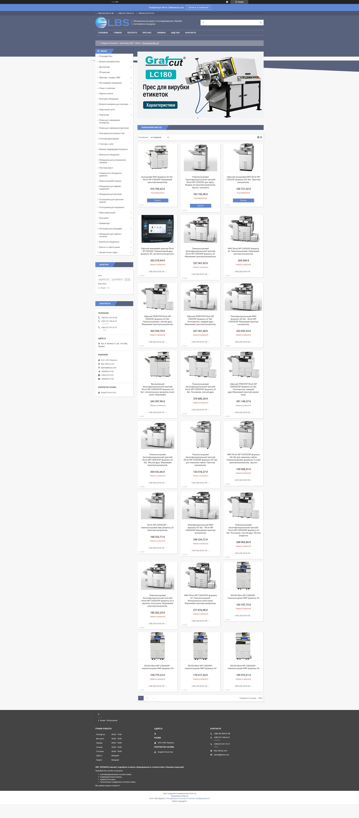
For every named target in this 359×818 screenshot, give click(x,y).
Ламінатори (104, 115)
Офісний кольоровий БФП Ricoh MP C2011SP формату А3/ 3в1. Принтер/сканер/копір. (243, 179)
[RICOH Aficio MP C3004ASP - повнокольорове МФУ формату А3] (158, 646)
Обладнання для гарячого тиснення (110, 235)
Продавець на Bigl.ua (179, 796)
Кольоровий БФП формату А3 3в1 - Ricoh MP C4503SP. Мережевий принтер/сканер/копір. (157, 179)
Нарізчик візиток (106, 93)
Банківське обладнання (109, 242)
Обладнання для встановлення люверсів (112, 161)
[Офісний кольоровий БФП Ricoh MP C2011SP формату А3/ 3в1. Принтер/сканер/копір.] (243, 157)
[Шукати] (261, 22)
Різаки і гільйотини (107, 88)
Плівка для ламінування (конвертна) (109, 121)
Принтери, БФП (127, 43)
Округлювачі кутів (107, 109)
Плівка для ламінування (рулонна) (114, 128)
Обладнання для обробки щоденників (110, 187)
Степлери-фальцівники (109, 139)
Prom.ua (193, 793)
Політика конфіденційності (199, 799)
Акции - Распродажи (108, 720)
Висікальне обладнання (109, 155)
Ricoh (137, 43)
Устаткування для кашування (111, 207)
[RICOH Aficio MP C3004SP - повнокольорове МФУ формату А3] (243, 576)
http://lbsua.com (107, 364)
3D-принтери (104, 72)
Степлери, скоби (106, 144)
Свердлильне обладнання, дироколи (110, 174)
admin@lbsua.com (108, 368)
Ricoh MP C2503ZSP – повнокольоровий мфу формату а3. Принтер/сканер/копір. (157, 527)
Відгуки (175, 33)
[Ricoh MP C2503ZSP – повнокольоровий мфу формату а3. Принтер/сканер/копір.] (158, 505)
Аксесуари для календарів (110, 229)
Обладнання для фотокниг (110, 194)
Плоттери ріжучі (106, 168)
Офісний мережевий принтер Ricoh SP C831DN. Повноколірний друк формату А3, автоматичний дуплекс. (157, 251)
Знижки (161, 33)
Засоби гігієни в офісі (108, 252)
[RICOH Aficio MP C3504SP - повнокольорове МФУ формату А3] (200, 646)
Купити (158, 200)
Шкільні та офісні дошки (109, 247)
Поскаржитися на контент (176, 799)
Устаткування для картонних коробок (111, 200)
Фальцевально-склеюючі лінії (112, 133)
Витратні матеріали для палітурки (113, 104)
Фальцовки (104, 218)
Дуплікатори (104, 67)
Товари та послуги (109, 43)
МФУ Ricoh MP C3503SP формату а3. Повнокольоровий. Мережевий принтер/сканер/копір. (243, 251)
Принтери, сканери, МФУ (109, 78)
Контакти (190, 33)
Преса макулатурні (107, 213)
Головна (103, 33)
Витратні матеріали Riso (109, 62)
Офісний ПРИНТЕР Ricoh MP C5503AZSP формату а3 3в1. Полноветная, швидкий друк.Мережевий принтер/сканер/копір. (243, 389)
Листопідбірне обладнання (110, 83)
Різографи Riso (105, 56)
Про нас (146, 33)
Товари (118, 33)
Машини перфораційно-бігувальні (113, 149)
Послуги (132, 33)
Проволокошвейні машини (110, 181)
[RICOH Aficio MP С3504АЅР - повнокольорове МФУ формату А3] (243, 646)
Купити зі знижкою (198, 7)
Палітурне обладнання (108, 99)
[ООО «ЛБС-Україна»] (112, 22)
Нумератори (104, 223)
